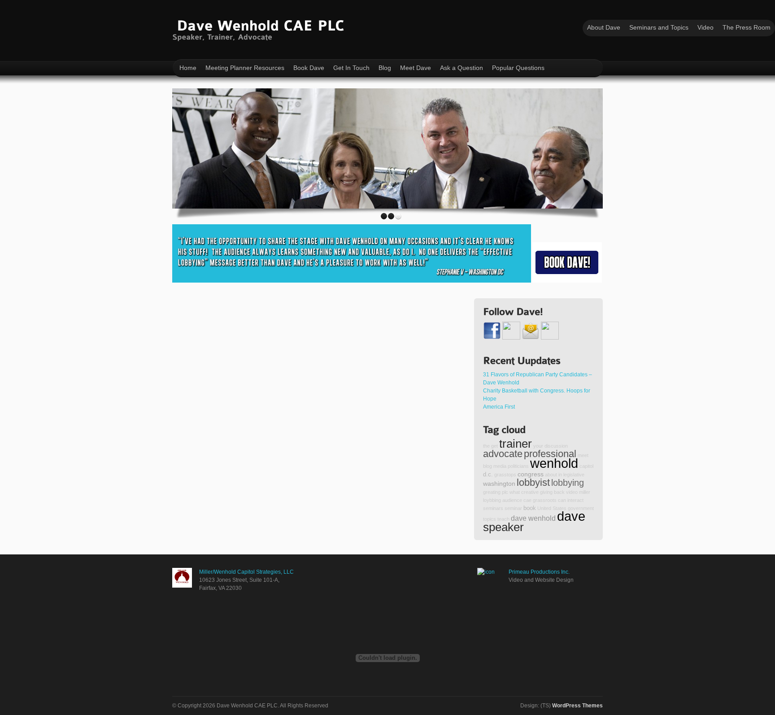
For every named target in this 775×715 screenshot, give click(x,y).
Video (705, 27)
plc (505, 492)
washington (499, 483)
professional (550, 453)
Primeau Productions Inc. (539, 572)
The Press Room (747, 27)
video (572, 492)
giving (546, 492)
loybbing (492, 500)
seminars (493, 508)
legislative (573, 474)
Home (187, 67)
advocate (502, 453)
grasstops (505, 474)
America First (499, 407)
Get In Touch (351, 67)
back (559, 492)
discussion (556, 446)
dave (571, 516)
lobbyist (533, 482)
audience (512, 500)
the (486, 446)
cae (527, 500)
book (529, 508)
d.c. (488, 474)
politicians (518, 466)
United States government (565, 508)
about (551, 474)
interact (575, 500)
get (494, 446)
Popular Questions (518, 67)
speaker (503, 527)
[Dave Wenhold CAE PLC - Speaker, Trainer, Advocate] (260, 28)
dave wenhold (533, 518)
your (538, 446)
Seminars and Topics (658, 27)
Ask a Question (461, 67)
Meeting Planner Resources (244, 67)
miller (584, 492)
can (562, 500)
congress (531, 474)
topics (489, 519)
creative (530, 492)
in (560, 474)
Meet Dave (415, 67)
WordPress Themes (577, 705)
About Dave (603, 27)
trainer (515, 443)
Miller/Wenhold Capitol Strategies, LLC (246, 572)
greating (492, 492)
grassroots (545, 500)
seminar (513, 508)
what (514, 492)
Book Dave (308, 67)
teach (503, 519)
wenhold (554, 463)
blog (487, 466)
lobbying (567, 483)
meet (583, 455)
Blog (385, 67)
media (499, 466)
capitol (586, 466)
